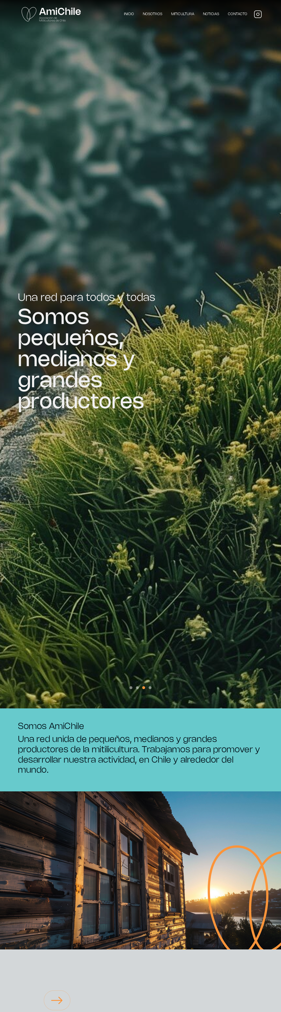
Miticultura (183, 14)
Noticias (211, 14)
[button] (131, 687)
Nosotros (152, 14)
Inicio (129, 14)
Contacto (237, 14)
